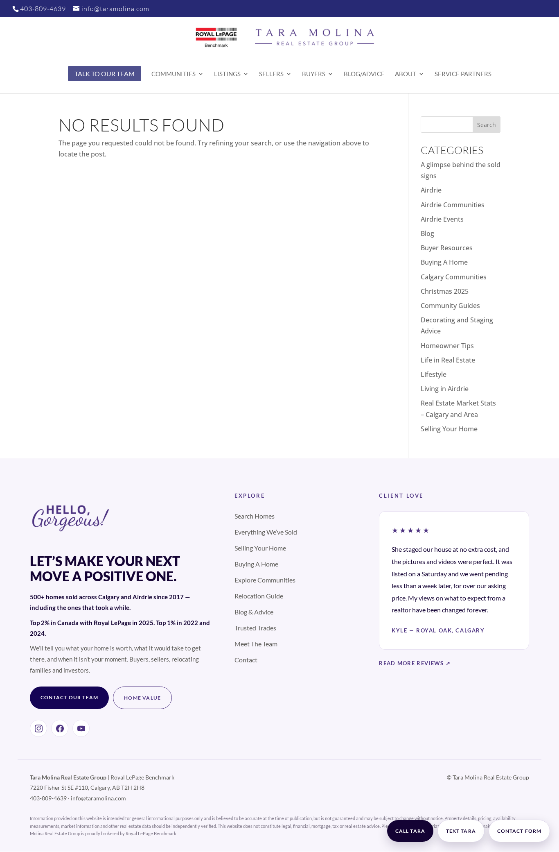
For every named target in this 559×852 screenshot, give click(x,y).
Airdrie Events (442, 219)
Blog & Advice (253, 612)
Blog (427, 233)
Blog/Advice (364, 74)
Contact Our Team (69, 697)
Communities (173, 74)
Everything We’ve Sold (265, 532)
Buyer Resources (447, 247)
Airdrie (431, 190)
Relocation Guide (258, 596)
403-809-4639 (43, 9)
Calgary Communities (454, 276)
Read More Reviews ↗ (415, 663)
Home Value (142, 698)
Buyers (313, 74)
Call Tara (410, 831)
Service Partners (463, 74)
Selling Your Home (449, 428)
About (405, 74)
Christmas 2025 (445, 291)
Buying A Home (444, 262)
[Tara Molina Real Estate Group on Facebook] (59, 728)
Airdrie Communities (453, 204)
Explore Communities (264, 580)
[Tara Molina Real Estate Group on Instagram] (38, 728)
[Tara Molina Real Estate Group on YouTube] (81, 728)
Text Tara (461, 831)
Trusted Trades (255, 628)
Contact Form (519, 831)
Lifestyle (433, 374)
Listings (227, 74)
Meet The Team (255, 644)
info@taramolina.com (98, 798)
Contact (245, 660)
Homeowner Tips (447, 345)
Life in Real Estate (448, 360)
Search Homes (254, 516)
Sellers (271, 74)
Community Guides (450, 305)
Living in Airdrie (445, 388)
